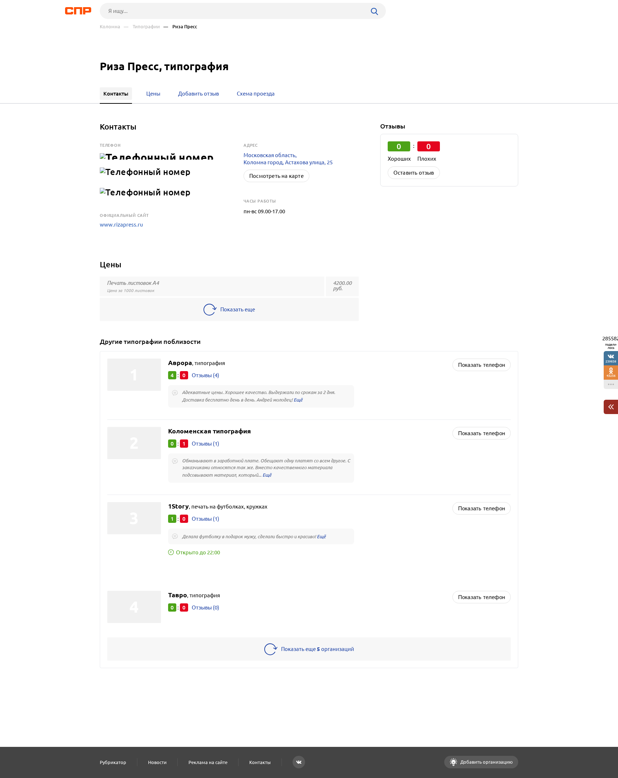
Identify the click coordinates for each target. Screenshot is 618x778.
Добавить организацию (486, 762)
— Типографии (142, 26)
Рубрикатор (113, 762)
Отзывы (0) (205, 607)
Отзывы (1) (205, 444)
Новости (157, 762)
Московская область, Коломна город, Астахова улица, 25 (288, 158)
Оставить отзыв (413, 173)
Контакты (260, 762)
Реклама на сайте (207, 762)
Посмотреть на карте (276, 176)
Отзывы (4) (205, 375)
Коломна (110, 26)
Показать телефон (481, 365)
